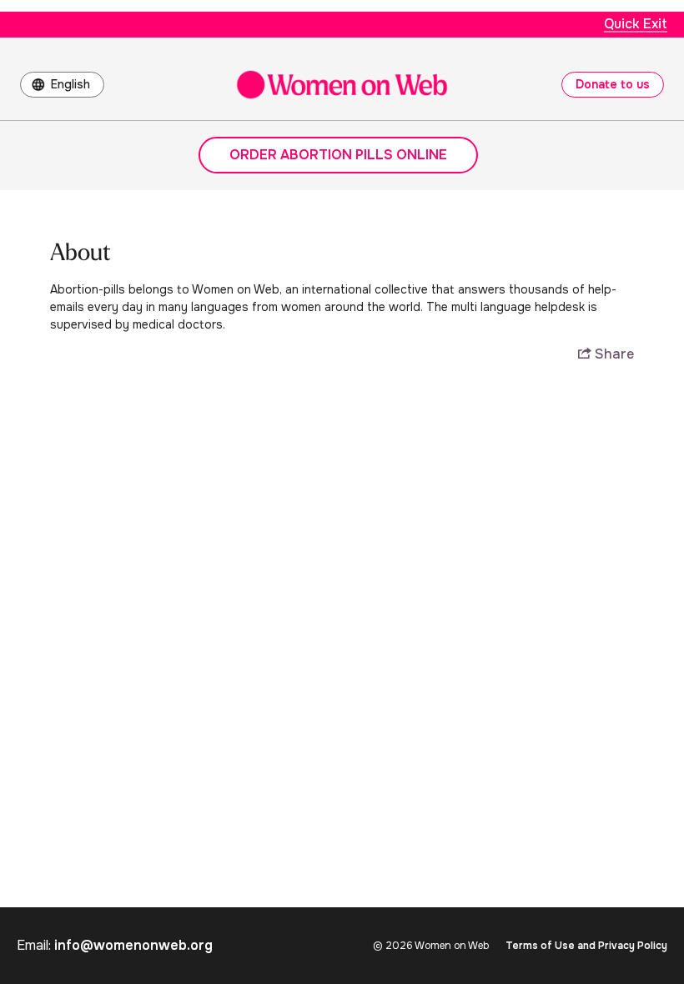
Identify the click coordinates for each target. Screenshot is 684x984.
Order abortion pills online (338, 154)
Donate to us (613, 84)
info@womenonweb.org (133, 945)
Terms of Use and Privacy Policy (586, 945)
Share (612, 354)
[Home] (341, 84)
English (70, 84)
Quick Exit (635, 24)
